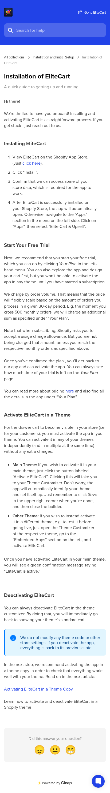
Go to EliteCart (95, 12)
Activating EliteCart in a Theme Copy (38, 689)
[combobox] (59, 30)
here (69, 391)
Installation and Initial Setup (53, 57)
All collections (14, 57)
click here (31, 163)
